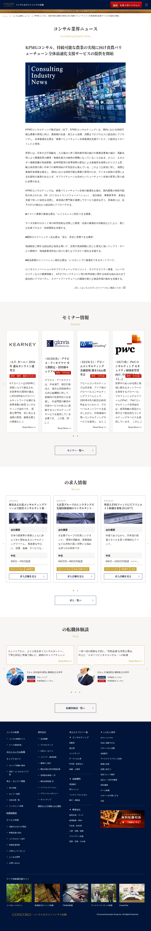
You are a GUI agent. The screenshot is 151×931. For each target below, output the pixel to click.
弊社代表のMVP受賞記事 (50, 769)
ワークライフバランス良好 (111, 759)
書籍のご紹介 (46, 763)
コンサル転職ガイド (17, 739)
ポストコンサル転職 (15, 752)
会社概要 (44, 739)
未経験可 (29, 569)
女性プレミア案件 (108, 775)
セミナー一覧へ (75, 450)
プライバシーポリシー (49, 793)
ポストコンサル (17, 569)
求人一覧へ (75, 600)
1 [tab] (73, 436)
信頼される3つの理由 (17, 827)
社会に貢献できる (81, 569)
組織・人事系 (74, 769)
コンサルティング (80, 737)
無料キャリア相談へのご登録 (49, 806)
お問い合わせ (14, 863)
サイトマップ (46, 800)
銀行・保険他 (74, 800)
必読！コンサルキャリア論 (19, 773)
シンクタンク (74, 753)
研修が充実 (105, 764)
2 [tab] (77, 436)
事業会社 (76, 809)
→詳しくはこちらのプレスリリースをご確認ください (98, 288)
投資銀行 (72, 784)
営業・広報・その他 (77, 841)
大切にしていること (17, 851)
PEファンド (74, 789)
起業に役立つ (106, 769)
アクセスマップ (47, 745)
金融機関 (76, 779)
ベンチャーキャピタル (78, 795)
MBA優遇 (104, 785)
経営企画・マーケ (76, 815)
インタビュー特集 (16, 806)
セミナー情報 (14, 794)
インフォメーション (48, 787)
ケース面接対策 (15, 745)
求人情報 (12, 788)
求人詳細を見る (28, 576)
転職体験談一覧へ (75, 708)
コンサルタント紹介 (17, 839)
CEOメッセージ (47, 751)
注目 (133, 569)
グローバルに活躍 (108, 748)
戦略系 (72, 743)
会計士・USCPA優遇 (109, 780)
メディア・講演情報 (48, 757)
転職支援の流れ (15, 833)
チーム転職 (105, 790)
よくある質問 (14, 857)
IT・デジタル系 (75, 759)
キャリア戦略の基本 (17, 765)
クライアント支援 (76, 836)
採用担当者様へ (47, 775)
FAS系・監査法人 (76, 764)
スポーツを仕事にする (109, 796)
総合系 (72, 748)
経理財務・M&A (75, 820)
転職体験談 (11, 813)
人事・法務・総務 (76, 831)
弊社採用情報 (46, 781)
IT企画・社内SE (75, 826)
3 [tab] (80, 692)
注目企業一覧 (14, 800)
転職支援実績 (14, 845)
